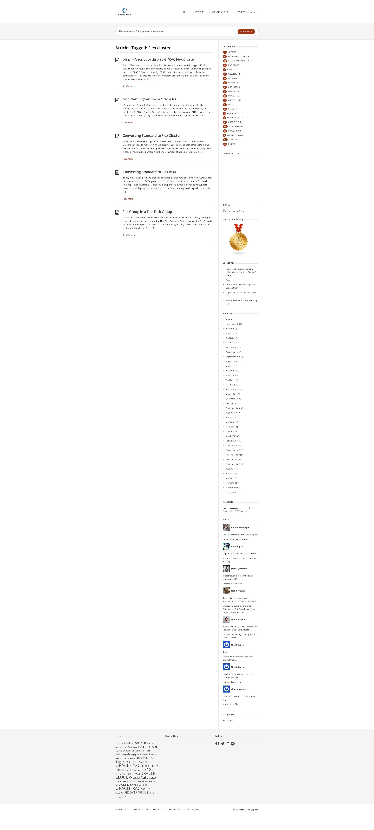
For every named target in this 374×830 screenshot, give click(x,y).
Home (186, 12)
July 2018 (229, 417)
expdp (140, 751)
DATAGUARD (233, 65)
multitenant (151, 754)
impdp (133, 755)
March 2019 (231, 384)
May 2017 (230, 482)
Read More (129, 86)
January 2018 (231, 445)
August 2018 (231, 412)
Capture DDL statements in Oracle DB (239, 553)
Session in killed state (232, 583)
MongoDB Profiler (231, 704)
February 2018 (232, 440)
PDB (143, 789)
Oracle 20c (232, 113)
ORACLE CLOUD (220, 12)
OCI (129, 758)
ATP (131, 743)
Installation (141, 754)
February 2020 (232, 347)
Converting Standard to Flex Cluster (152, 135)
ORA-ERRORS (234, 87)
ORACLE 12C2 (149, 766)
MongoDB (232, 78)
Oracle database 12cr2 (125, 781)
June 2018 (230, 422)
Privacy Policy (194, 809)
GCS (145, 751)
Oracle (140, 757)
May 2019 (230, 375)
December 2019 (233, 352)
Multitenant (233, 82)
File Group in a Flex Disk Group (147, 211)
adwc (121, 743)
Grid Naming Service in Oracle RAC (151, 99)
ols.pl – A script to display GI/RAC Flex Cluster (159, 59)
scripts (151, 792)
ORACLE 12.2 (130, 762)
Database (132, 747)
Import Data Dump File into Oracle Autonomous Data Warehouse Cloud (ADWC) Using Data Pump (239, 609)
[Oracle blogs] (238, 254)
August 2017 (231, 468)
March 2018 (231, 436)
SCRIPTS (240, 12)
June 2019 (230, 370)
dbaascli (127, 750)
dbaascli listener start (232, 682)
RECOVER (119, 792)
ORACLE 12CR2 (234, 100)
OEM (133, 758)
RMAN (143, 792)
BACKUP (140, 742)
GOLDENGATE (234, 74)
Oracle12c (143, 762)
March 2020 (231, 342)
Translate (243, 511)
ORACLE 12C (233, 95)
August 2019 (231, 361)
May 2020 (230, 333)
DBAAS (118, 750)
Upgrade (121, 796)
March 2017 (231, 487)
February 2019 (232, 389)
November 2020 (233, 324)
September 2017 (233, 464)
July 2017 (229, 473)
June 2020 (230, 328)
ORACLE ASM (133, 774)
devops (230, 69)
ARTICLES (200, 12)
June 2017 (230, 478)
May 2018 (230, 426)
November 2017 (233, 454)
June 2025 (230, 319)
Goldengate (123, 754)
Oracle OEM (142, 785)
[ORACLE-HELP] (124, 11)
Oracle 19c (232, 109)
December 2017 (233, 450)
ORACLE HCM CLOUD (236, 135)
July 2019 (229, 366)
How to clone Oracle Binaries (235, 539)
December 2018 (233, 398)
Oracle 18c (232, 104)
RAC (148, 789)
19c (116, 743)
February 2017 (232, 492)
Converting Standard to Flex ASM (149, 171)
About (253, 12)
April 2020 (230, 338)
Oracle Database (142, 777)
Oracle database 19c (146, 781)
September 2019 (233, 356)
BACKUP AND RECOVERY (238, 60)
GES (148, 751)
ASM (127, 743)
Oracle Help (172, 736)
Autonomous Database (238, 56)
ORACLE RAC (234, 139)
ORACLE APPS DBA (235, 117)
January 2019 (231, 394)
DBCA (134, 751)
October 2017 (232, 459)
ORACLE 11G (233, 91)
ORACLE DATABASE (237, 126)
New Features (121, 758)
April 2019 (230, 380)
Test (228, 280)
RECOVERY (131, 792)
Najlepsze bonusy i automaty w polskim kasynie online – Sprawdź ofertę (241, 272)
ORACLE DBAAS (234, 130)
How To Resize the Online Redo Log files (240, 534)
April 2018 (230, 431)
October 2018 (232, 403)
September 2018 (233, 408)
